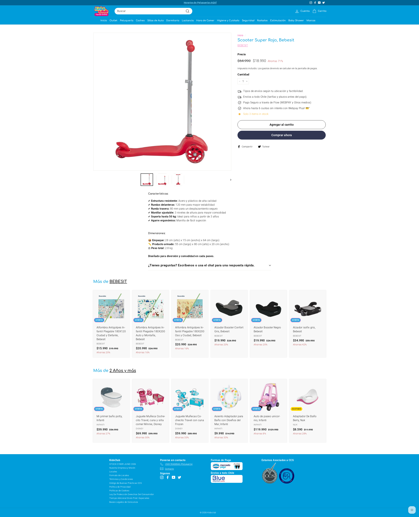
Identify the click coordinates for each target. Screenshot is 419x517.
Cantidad (243, 74)
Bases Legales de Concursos (123, 502)
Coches (140, 20)
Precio (241, 54)
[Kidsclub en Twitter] (179, 477)
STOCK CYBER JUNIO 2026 (122, 464)
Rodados (262, 20)
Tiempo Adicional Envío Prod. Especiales (129, 498)
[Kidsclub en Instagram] (162, 477)
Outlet (113, 20)
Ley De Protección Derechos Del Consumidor (131, 494)
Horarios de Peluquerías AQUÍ (200, 2)
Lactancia (188, 20)
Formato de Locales (119, 475)
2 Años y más (122, 370)
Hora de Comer (205, 20)
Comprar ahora (281, 135)
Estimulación (278, 20)
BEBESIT (242, 45)
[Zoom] (162, 101)
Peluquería (126, 20)
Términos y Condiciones (121, 479)
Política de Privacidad (120, 487)
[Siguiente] (229, 179)
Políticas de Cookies (119, 490)
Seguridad (248, 20)
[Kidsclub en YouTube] (173, 477)
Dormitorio (172, 20)
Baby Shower (296, 20)
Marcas (311, 20)
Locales (113, 471)
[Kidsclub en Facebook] (167, 477)
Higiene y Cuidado (228, 20)
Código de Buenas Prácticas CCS (125, 483)
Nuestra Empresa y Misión (122, 468)
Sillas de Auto (155, 20)
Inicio (103, 20)
